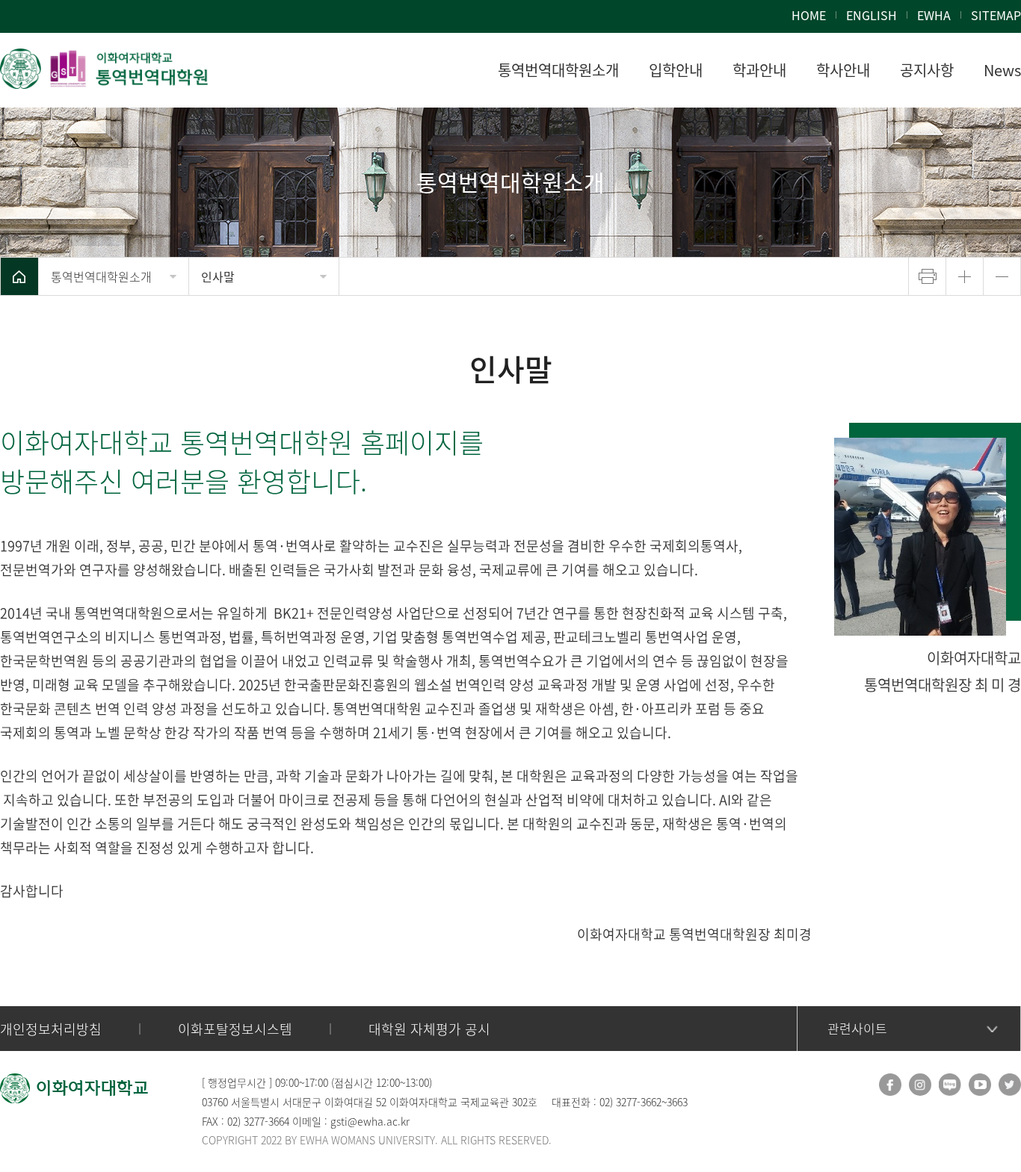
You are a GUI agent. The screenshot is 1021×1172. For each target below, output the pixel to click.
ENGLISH (871, 15)
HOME (809, 15)
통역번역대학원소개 (101, 276)
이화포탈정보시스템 (235, 1029)
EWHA (934, 15)
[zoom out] (1002, 276)
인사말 (218, 276)
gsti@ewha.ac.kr (370, 1121)
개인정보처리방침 (51, 1029)
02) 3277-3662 (630, 1101)
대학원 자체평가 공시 (429, 1029)
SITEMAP (996, 15)
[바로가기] (104, 69)
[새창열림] (890, 1084)
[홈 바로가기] (19, 276)
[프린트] (927, 276)
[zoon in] (964, 276)
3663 (677, 1101)
